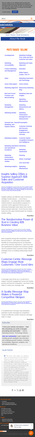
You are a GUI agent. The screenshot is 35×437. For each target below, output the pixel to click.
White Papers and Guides (7, 413)
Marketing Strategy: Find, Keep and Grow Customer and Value (26, 57)
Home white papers (11, 84)
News (6, 78)
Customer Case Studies (6, 410)
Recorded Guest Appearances (8, 411)
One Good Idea (24, 163)
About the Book (17, 39)
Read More (30, 215)
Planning (22, 155)
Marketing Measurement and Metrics (25, 107)
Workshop (22, 146)
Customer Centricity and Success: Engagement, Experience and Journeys (25, 130)
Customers (4, 401)
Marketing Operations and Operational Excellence (12, 148)
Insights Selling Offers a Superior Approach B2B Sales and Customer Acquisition (14, 178)
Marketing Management (16, 271)
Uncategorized (9, 55)
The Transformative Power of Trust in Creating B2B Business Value (17, 222)
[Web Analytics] (3, 431)
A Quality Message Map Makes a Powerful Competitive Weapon (15, 294)
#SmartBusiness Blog (6, 408)
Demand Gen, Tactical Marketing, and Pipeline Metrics (12, 124)
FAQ (2, 415)
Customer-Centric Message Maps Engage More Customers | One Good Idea (17, 262)
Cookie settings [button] (6, 11)
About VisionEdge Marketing (8, 402)
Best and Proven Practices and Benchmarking (10, 95)
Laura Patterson (9, 186)
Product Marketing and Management (15, 272)
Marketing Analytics (11, 138)
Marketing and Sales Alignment (20, 188)
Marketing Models (10, 113)
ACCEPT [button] (15, 11)
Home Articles (23, 84)
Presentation (23, 122)
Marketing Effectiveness (11, 189)
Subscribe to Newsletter (7, 419)
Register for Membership (7, 420)
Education (22, 69)
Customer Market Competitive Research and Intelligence (26, 140)
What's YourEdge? (25, 159)
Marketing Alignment (11, 88)
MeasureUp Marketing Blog (15, 190)
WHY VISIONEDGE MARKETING (9, 404)
